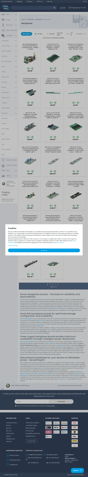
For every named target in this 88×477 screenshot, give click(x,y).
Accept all (44, 250)
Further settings (12, 245)
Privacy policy (60, 242)
